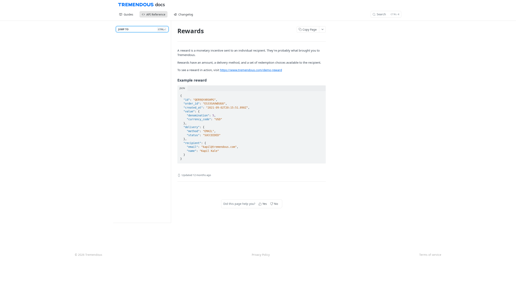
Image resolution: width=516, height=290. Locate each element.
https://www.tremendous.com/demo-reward (251, 70)
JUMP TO (141, 29)
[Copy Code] (321, 94)
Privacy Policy (261, 255)
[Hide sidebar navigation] (170, 122)
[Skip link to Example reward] (174, 80)
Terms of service (430, 255)
